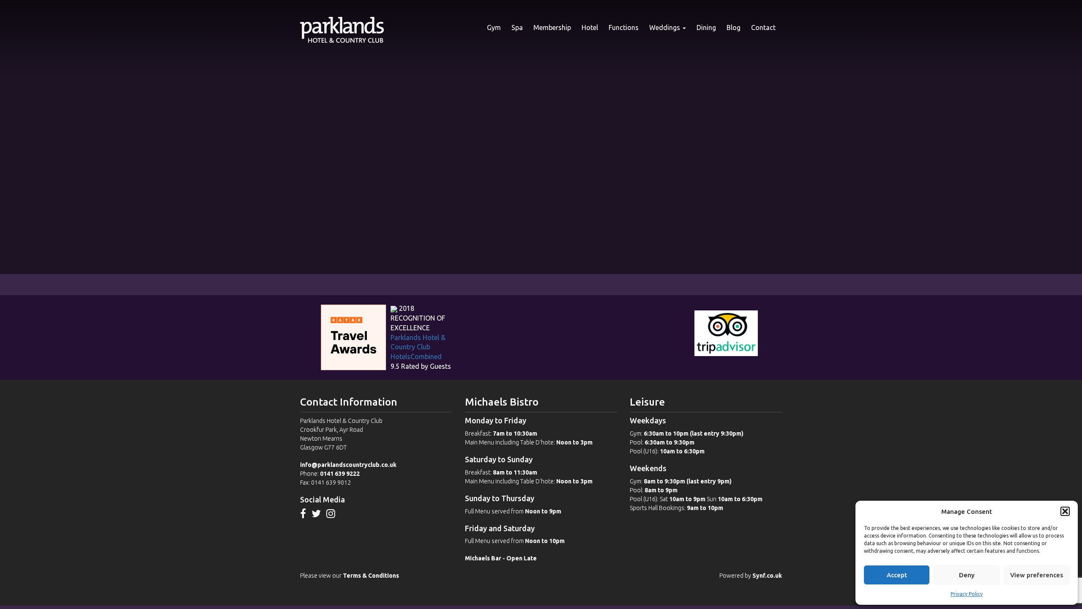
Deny (967, 575)
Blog (733, 27)
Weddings (665, 27)
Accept (897, 575)
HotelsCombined (416, 356)
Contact (763, 27)
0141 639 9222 (340, 473)
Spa (517, 27)
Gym (494, 27)
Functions (624, 27)
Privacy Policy (967, 594)
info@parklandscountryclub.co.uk (348, 464)
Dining (706, 27)
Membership (552, 27)
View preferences (1036, 575)
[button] (1065, 511)
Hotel (590, 27)
